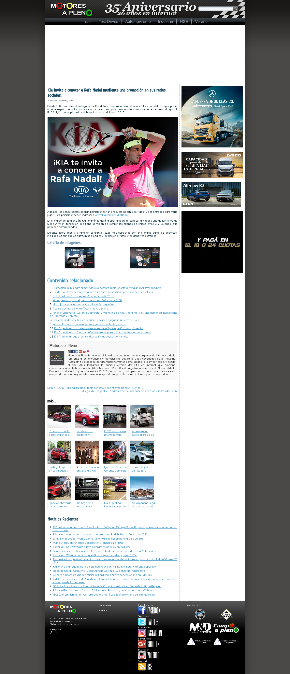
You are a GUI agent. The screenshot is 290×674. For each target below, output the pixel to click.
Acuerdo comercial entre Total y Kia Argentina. (81, 308)
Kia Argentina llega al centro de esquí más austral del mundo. (91, 336)
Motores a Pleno (63, 345)
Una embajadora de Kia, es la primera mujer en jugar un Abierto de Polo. (96, 320)
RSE (184, 21)
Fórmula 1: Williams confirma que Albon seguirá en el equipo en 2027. (95, 555)
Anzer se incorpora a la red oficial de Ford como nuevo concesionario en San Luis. (102, 574)
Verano (201, 21)
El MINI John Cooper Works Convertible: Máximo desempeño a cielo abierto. (98, 538)
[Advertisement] (145, 54)
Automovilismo (138, 21)
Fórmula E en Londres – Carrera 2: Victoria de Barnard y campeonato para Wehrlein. (104, 590)
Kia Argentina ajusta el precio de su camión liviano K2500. (87, 300)
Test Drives (108, 21)
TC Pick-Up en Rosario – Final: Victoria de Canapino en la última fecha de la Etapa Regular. (107, 586)
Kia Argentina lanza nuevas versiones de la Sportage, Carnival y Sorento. (98, 328)
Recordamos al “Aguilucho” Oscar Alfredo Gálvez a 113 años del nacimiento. (99, 570)
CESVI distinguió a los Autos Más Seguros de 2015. (83, 296)
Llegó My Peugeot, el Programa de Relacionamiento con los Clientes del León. (130, 390)
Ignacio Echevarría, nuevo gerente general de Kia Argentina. (89, 324)
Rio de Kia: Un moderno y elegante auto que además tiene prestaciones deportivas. (103, 292)
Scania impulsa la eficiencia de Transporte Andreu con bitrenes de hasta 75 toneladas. (105, 551)
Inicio (87, 21)
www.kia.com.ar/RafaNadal (111, 214)
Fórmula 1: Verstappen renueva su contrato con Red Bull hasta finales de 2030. (100, 534)
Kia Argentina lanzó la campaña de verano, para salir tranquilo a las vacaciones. (102, 332)
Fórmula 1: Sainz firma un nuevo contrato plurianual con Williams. (92, 546)
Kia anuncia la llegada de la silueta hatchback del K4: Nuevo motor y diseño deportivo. (104, 566)
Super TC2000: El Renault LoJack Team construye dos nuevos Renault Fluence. (94, 387)
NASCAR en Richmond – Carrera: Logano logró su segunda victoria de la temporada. (104, 594)
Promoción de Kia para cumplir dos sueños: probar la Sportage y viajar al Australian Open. (107, 287)
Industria (165, 21)
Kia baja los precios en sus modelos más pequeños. (84, 304)
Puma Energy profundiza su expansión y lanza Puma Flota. (88, 542)
